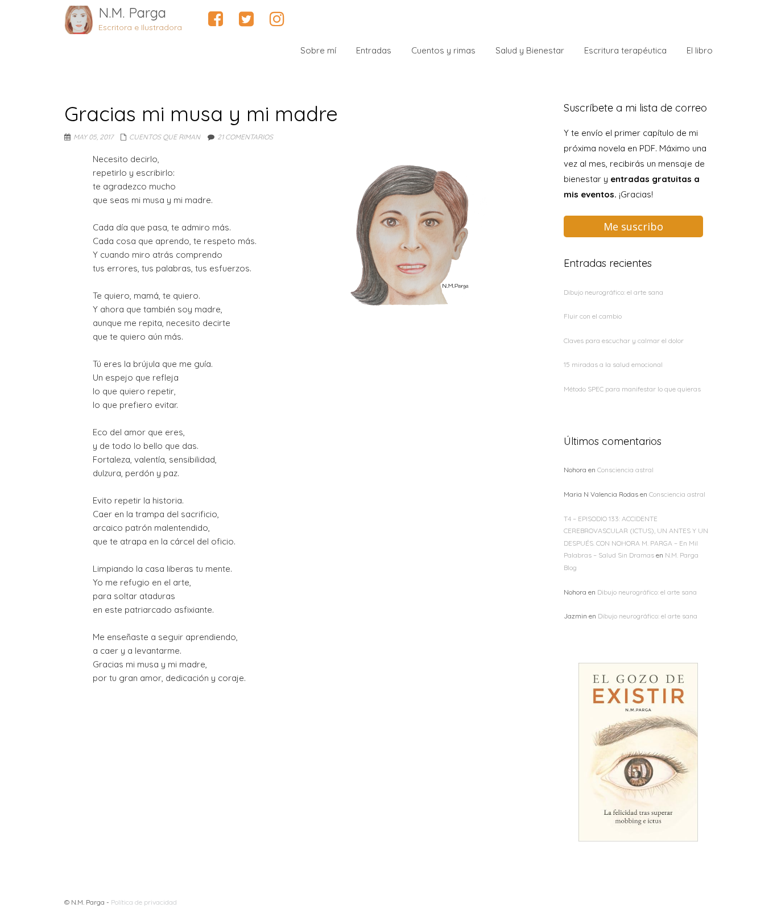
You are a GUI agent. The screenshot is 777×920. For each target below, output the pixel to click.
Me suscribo (633, 226)
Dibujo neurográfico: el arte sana (613, 292)
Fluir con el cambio (593, 316)
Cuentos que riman (164, 137)
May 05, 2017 (93, 137)
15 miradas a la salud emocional (613, 364)
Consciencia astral (625, 469)
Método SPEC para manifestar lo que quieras (632, 389)
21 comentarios (245, 137)
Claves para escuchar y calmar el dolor (624, 340)
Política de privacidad (144, 902)
